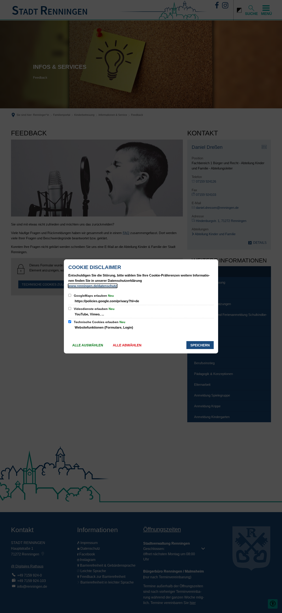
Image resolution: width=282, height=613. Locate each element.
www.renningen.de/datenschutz (92, 286)
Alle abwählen (127, 345)
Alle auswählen (87, 345)
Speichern (200, 345)
